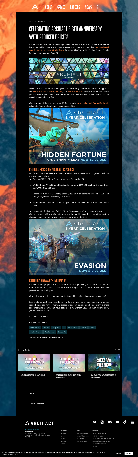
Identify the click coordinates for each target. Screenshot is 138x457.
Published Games (36, 337)
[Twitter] (95, 422)
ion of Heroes (106, 441)
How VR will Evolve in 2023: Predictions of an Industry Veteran (103, 376)
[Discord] (110, 422)
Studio (92, 328)
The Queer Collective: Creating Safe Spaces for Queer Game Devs (68, 376)
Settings (118, 453)
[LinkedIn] (132, 422)
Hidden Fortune (36, 332)
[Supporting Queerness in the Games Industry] (34, 362)
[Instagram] (102, 422)
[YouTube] (117, 422)
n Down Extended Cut (108, 438)
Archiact (46, 328)
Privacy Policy (13, 454)
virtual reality (35, 328)
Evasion (83, 328)
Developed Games (49, 337)
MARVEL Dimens (97, 441)
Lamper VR (62, 332)
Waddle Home (50, 332)
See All (117, 350)
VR (64, 328)
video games (72, 328)
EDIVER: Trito (98, 438)
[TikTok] (125, 422)
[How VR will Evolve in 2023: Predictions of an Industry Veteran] (104, 362)
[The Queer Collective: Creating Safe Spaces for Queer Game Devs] (69, 363)
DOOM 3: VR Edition (98, 436)
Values (63, 438)
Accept (128, 453)
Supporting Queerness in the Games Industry (33, 375)
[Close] (135, 453)
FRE (94, 438)
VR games (56, 328)
